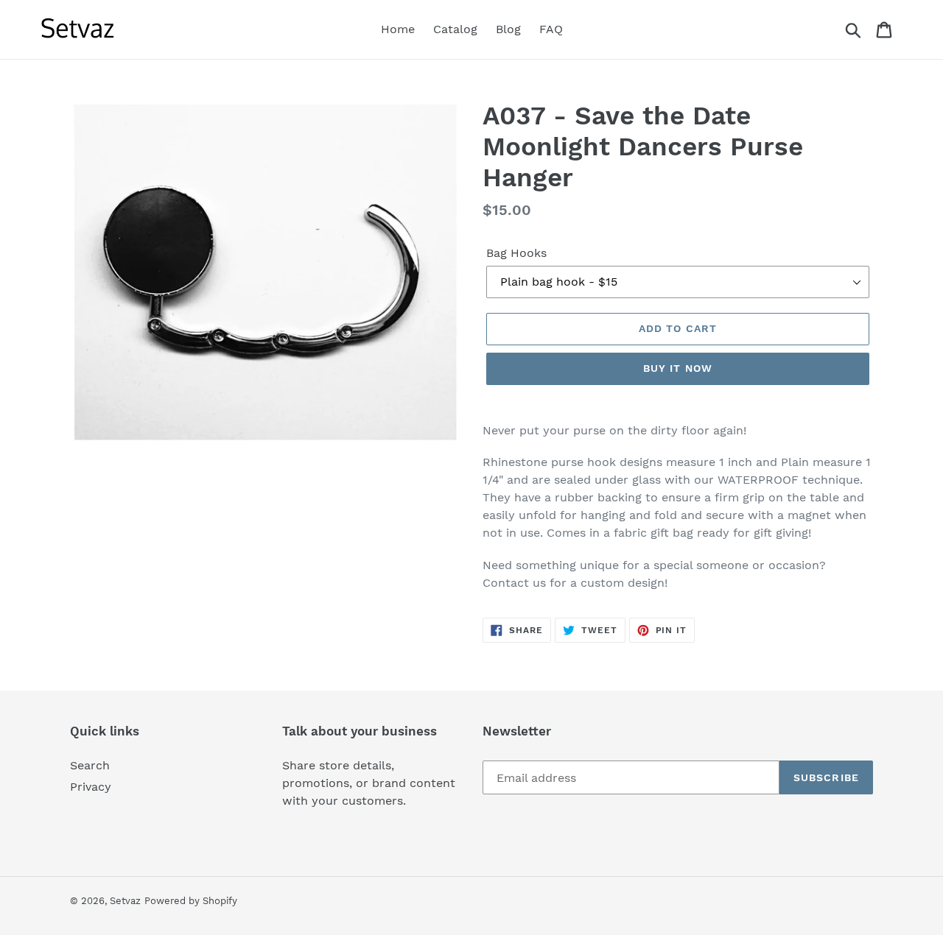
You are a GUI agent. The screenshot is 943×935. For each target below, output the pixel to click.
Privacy (90, 787)
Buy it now (677, 368)
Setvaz (125, 900)
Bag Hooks (516, 253)
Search (90, 765)
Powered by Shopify (190, 900)
